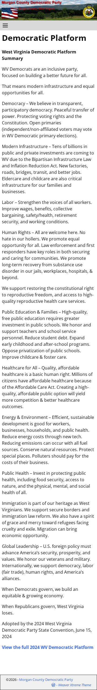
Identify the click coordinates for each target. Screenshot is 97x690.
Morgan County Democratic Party (46, 679)
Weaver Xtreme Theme (74, 684)
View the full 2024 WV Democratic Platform (47, 647)
